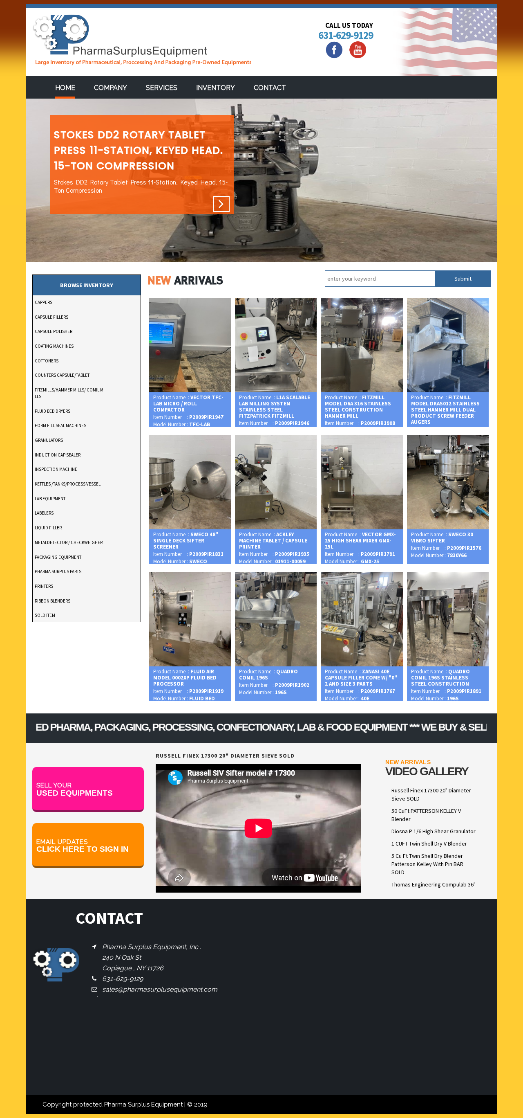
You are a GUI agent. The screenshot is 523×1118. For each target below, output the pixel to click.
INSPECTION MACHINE (56, 469)
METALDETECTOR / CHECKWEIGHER (69, 542)
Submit (463, 278)
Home (65, 88)
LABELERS (44, 513)
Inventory (215, 88)
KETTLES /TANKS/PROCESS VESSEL (68, 484)
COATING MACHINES (54, 346)
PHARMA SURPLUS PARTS (58, 571)
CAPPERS (43, 302)
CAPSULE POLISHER (53, 331)
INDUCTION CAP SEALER (57, 455)
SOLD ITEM (45, 615)
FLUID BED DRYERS (52, 411)
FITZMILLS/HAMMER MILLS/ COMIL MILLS (70, 393)
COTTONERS (46, 361)
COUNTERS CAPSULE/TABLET (62, 375)
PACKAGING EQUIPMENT (58, 557)
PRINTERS (44, 586)
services (161, 88)
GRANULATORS (49, 440)
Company (110, 88)
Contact (270, 88)
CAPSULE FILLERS (51, 317)
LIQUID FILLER (48, 528)
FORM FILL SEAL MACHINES (60, 425)
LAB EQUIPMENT (50, 499)
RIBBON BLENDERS (52, 601)
